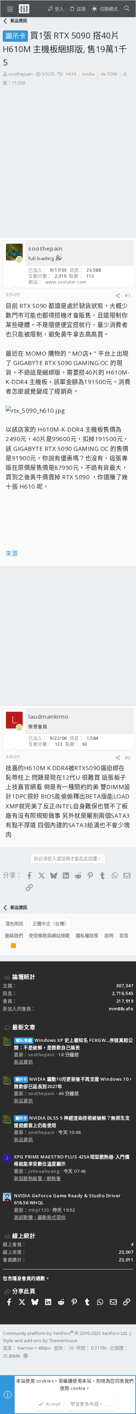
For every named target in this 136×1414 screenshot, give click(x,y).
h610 (71, 74)
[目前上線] (19, 259)
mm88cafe (121, 1008)
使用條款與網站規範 (49, 935)
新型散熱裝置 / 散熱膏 (37, 1178)
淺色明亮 (14, 923)
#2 (127, 757)
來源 (12, 553)
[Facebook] (6, 1365)
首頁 (123, 935)
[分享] (117, 295)
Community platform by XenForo (65, 1333)
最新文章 (23, 1027)
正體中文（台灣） (50, 923)
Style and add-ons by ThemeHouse (40, 1340)
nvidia (88, 74)
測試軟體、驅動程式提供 (40, 1217)
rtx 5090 (109, 74)
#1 (127, 295)
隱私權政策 (87, 935)
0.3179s (99, 1348)
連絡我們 (14, 935)
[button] (10, 8)
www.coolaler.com (65, 282)
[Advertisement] (68, 158)
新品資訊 (23, 1062)
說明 (108, 935)
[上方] (5, 947)
